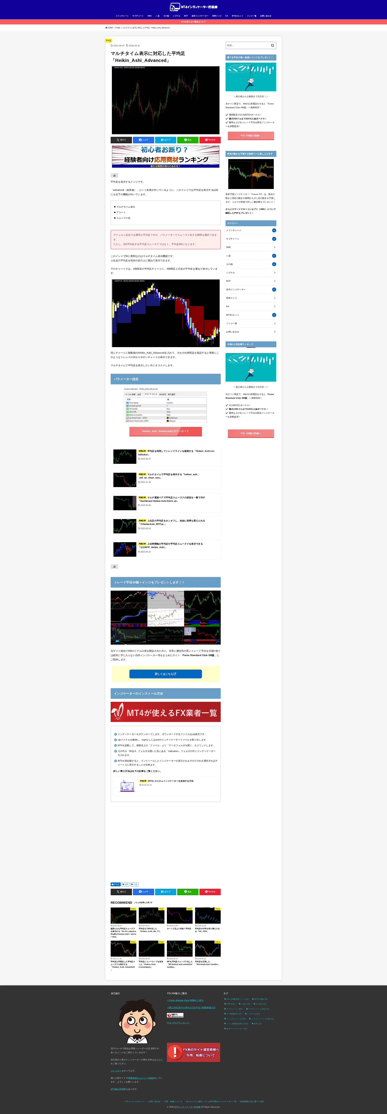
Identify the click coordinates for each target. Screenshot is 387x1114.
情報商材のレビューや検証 (141, 1078)
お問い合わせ (265, 16)
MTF (186, 16)
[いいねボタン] (114, 175)
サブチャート (138, 16)
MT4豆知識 (261, 999)
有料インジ (217, 16)
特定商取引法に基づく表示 (252, 1102)
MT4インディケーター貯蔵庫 (187, 1107)
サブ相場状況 (234, 1014)
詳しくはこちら (164, 673)
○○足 (158, 16)
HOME (110, 28)
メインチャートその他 (262, 1019)
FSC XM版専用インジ (237, 999)
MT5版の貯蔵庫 (118, 1089)
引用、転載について (173, 1102)
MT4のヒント (237, 16)
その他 (166, 16)
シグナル (176, 16)
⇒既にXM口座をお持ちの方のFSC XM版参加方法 (191, 1007)
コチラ (159, 1059)
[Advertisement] (166, 841)
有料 (258, 1024)
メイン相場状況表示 (237, 1024)
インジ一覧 (251, 16)
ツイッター (116, 1071)
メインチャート (122, 16)
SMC (150, 16)
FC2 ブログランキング (178, 1023)
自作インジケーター (200, 16)
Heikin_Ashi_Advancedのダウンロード (165, 431)
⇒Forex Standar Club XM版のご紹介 (185, 1000)
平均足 (117, 28)
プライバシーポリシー (134, 1102)
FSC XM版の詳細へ (251, 135)
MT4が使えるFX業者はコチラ (193, 22)
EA (226, 16)
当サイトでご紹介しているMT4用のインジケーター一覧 (211, 1102)
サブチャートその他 (258, 1009)
